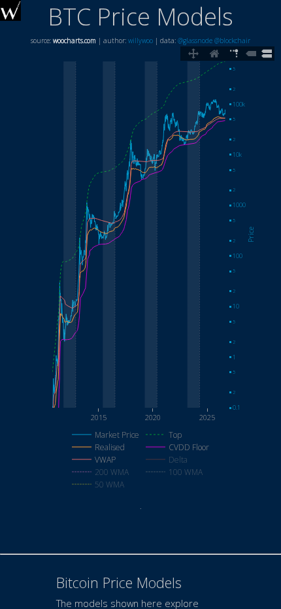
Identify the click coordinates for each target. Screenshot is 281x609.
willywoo (140, 40)
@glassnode (195, 40)
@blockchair (232, 40)
